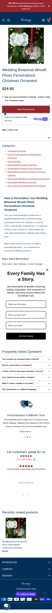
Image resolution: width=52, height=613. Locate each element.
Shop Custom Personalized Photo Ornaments (26, 186)
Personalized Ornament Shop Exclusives (24, 168)
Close (49, 6)
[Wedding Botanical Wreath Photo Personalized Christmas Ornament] (15, 528)
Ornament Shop (14, 161)
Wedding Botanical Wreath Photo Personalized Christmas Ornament (14, 544)
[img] (26, 456)
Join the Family (26, 336)
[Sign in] (43, 20)
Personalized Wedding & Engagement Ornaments (28, 179)
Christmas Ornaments (16, 151)
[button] (22, 437)
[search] (8, 20)
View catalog (3, 20)
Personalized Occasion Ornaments (22, 165)
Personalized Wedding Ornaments (21, 182)
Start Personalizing (26, 109)
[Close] (47, 269)
